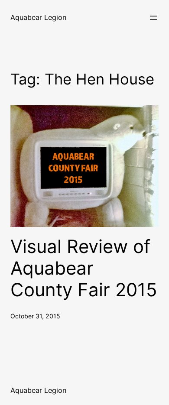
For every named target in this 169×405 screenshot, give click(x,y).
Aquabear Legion (38, 17)
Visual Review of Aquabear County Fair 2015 (83, 268)
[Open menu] (153, 18)
